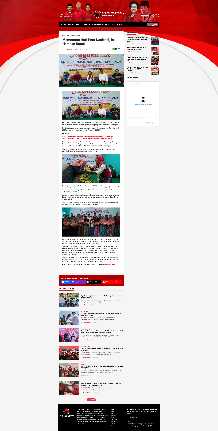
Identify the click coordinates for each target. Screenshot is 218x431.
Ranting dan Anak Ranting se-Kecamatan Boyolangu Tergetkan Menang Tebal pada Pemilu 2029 (101, 384)
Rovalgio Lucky (86, 322)
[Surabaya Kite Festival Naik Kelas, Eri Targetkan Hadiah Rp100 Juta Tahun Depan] (69, 318)
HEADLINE (129, 43)
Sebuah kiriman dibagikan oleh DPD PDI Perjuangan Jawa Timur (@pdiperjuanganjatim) (152, 123)
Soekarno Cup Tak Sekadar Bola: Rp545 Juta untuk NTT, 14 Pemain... (137, 69)
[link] (91, 70)
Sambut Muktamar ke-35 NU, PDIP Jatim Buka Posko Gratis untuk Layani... (138, 39)
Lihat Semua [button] (91, 399)
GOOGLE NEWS (109, 265)
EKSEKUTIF (84, 294)
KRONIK (83, 364)
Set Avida (65, 49)
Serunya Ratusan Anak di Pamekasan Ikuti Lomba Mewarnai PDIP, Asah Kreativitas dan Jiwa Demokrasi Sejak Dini (102, 331)
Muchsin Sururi (86, 357)
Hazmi (84, 340)
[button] (154, 24)
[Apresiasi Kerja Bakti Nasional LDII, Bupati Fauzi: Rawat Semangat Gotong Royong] (69, 370)
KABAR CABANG (85, 329)
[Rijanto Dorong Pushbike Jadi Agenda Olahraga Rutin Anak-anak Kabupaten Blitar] (69, 300)
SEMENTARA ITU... (86, 311)
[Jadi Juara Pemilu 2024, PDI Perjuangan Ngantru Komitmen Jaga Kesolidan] (69, 353)
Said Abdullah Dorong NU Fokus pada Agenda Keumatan (137, 48)
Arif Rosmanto (86, 304)
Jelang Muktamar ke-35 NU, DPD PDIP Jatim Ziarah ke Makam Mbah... (137, 59)
